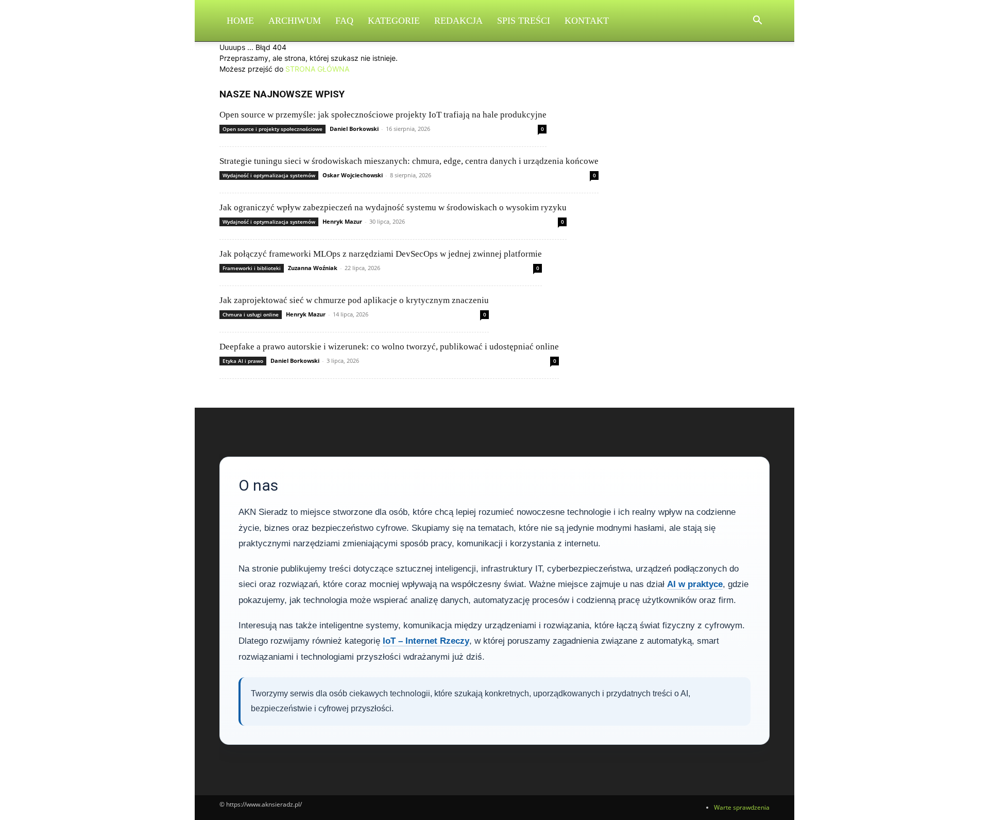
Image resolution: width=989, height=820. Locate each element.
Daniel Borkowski (354, 128)
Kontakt (587, 20)
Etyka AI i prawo (243, 360)
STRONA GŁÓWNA (317, 68)
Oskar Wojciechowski (352, 175)
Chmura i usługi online (251, 314)
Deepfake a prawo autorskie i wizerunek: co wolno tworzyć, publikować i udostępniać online (389, 347)
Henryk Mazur (342, 221)
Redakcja (458, 20)
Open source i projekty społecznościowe (272, 128)
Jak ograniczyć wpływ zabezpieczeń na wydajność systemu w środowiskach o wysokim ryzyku (393, 207)
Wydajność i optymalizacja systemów (269, 175)
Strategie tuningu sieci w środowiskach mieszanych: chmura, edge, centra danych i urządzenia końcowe (409, 161)
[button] (757, 21)
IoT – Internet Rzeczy (426, 641)
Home (240, 20)
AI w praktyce (695, 584)
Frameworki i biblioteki (252, 268)
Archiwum (294, 20)
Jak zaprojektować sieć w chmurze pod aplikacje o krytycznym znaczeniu (354, 300)
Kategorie (394, 20)
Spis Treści (523, 20)
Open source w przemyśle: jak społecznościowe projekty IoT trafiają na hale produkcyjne (383, 115)
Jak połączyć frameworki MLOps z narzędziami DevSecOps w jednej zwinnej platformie (380, 254)
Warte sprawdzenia (742, 807)
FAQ (344, 20)
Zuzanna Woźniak (312, 268)
